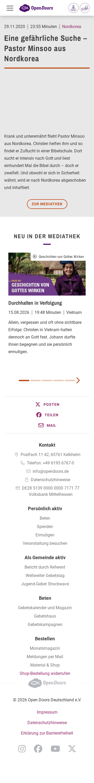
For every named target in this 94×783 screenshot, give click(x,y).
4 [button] (58, 380)
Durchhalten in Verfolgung (35, 302)
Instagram (22, 748)
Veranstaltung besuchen (45, 543)
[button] (47, 404)
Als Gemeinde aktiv (45, 557)
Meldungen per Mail (45, 656)
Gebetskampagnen (45, 624)
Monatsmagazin (45, 648)
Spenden (45, 526)
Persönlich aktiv (45, 508)
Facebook (38, 748)
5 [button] (70, 380)
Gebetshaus (45, 616)
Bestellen (45, 638)
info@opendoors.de (51, 471)
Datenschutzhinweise (50, 479)
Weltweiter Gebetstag (45, 575)
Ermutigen (45, 534)
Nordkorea (71, 26)
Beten (45, 518)
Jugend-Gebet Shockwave (45, 583)
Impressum (47, 712)
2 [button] (35, 380)
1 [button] (24, 380)
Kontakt (47, 445)
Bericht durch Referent (45, 567)
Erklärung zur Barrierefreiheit (47, 733)
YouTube (55, 748)
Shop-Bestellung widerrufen (45, 673)
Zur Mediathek (47, 204)
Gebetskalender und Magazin (45, 607)
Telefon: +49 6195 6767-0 (50, 462)
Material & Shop (45, 665)
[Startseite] (36, 8)
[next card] (78, 380)
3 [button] (47, 380)
